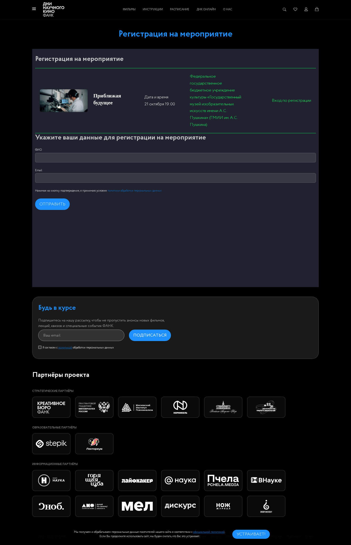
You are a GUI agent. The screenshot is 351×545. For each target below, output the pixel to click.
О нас (227, 9)
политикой (65, 348)
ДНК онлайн (206, 9)
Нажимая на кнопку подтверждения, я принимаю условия (98, 191)
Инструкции (153, 9)
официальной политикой (209, 532)
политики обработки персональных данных (134, 191)
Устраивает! (251, 534)
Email (38, 170)
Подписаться (150, 335)
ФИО (38, 150)
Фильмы (129, 9)
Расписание (179, 9)
